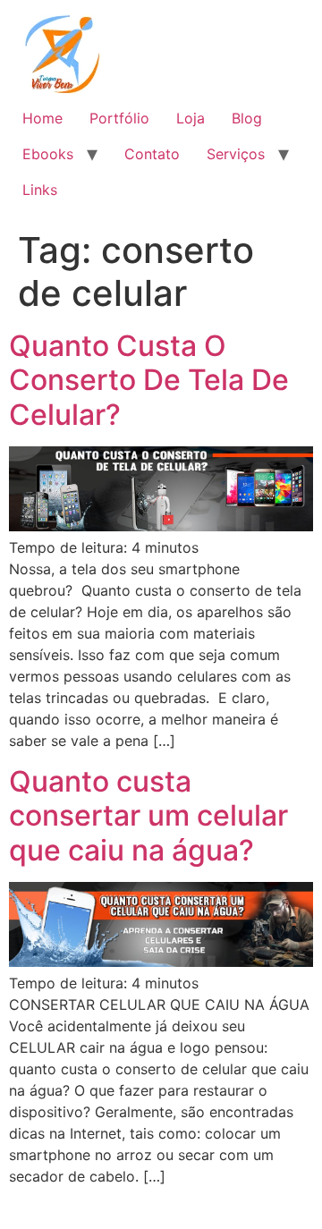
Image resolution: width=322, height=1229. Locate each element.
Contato (152, 154)
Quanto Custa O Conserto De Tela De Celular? (149, 380)
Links (39, 190)
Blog (247, 118)
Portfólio (119, 118)
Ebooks (47, 154)
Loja (190, 118)
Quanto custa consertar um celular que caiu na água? (148, 816)
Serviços (236, 154)
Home (42, 118)
